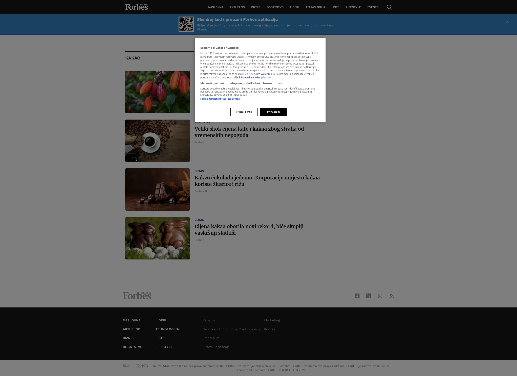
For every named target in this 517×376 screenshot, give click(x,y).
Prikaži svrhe (244, 111)
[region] (260, 80)
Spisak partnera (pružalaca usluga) (220, 98)
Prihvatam (273, 111)
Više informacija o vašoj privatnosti (253, 77)
